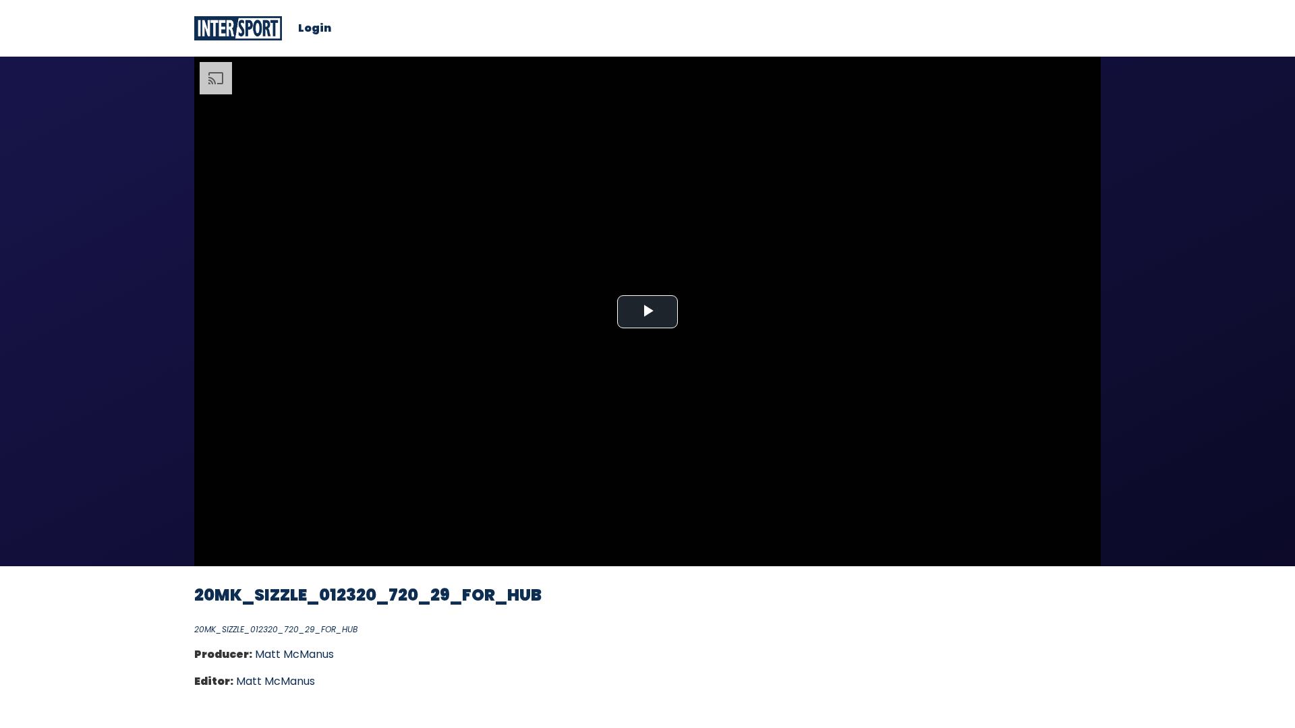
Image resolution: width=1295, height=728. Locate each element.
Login (314, 28)
